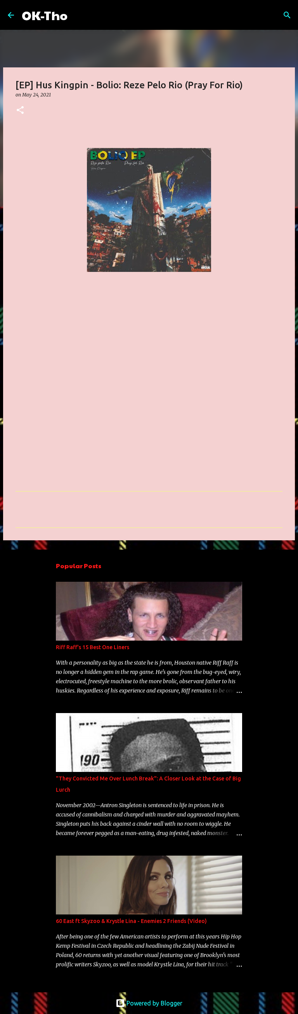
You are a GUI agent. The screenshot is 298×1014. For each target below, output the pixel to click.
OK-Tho (45, 15)
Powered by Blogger (153, 1003)
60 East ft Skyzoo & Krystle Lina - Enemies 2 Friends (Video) (131, 921)
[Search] (78, 15)
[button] (20, 110)
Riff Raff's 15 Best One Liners (92, 647)
